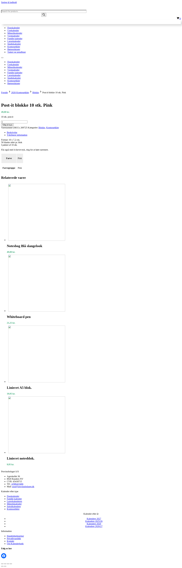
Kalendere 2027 (94, 518)
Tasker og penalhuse (16, 52)
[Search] (43, 15)
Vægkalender (13, 36)
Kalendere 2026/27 (94, 526)
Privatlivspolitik (14, 538)
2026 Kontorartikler (20, 92)
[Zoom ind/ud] (2, 563)
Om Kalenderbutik (15, 543)
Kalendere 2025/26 (94, 521)
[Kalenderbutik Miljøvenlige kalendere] (15, 8)
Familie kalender (14, 38)
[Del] (8, 563)
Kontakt (10, 541)
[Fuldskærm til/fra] (5, 563)
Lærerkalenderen (14, 501)
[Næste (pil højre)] (5, 566)
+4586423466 (17, 484)
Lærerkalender (13, 41)
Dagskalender (13, 28)
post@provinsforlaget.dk (23, 486)
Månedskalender (14, 33)
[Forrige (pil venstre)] (2, 566)
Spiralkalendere (14, 506)
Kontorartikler (13, 46)
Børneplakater (13, 49)
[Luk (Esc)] (11, 563)
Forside (4, 92)
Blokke (35, 92)
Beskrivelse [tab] (12, 132)
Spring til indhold (9, 2)
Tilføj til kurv (7, 125)
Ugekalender (13, 30)
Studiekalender (14, 44)
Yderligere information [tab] (17, 135)
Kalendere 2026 (94, 524)
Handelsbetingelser (15, 536)
